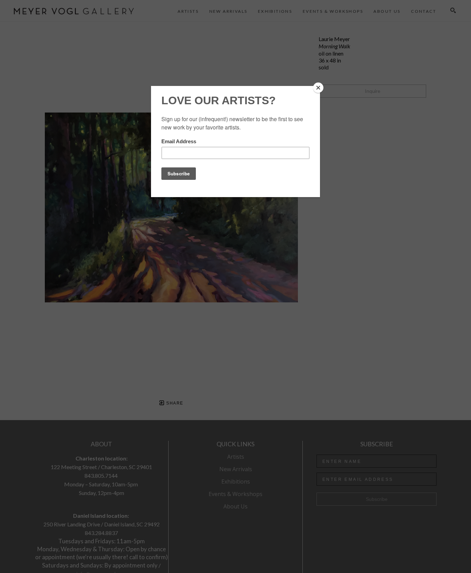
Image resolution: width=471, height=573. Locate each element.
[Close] (318, 87)
